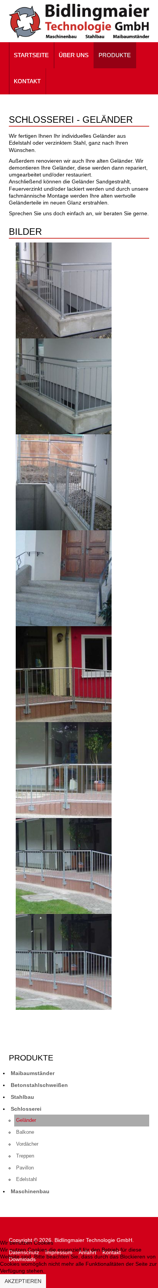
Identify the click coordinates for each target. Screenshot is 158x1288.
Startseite (31, 55)
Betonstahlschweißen (39, 1085)
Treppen (25, 1156)
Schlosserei (26, 1109)
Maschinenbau (30, 1191)
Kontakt (27, 81)
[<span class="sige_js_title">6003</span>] (64, 865)
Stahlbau (22, 1097)
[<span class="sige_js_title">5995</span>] (64, 290)
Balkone (25, 1132)
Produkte (115, 55)
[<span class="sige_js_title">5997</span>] (64, 481)
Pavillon (25, 1168)
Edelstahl (26, 1179)
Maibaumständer (32, 1073)
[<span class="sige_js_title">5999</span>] (64, 577)
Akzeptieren (23, 1281)
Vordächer (27, 1144)
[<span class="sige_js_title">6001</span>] (64, 769)
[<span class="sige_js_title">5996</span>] (64, 386)
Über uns (74, 55)
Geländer (26, 1120)
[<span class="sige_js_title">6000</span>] (64, 673)
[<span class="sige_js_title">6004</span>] (64, 961)
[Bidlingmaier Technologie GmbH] (79, 21)
